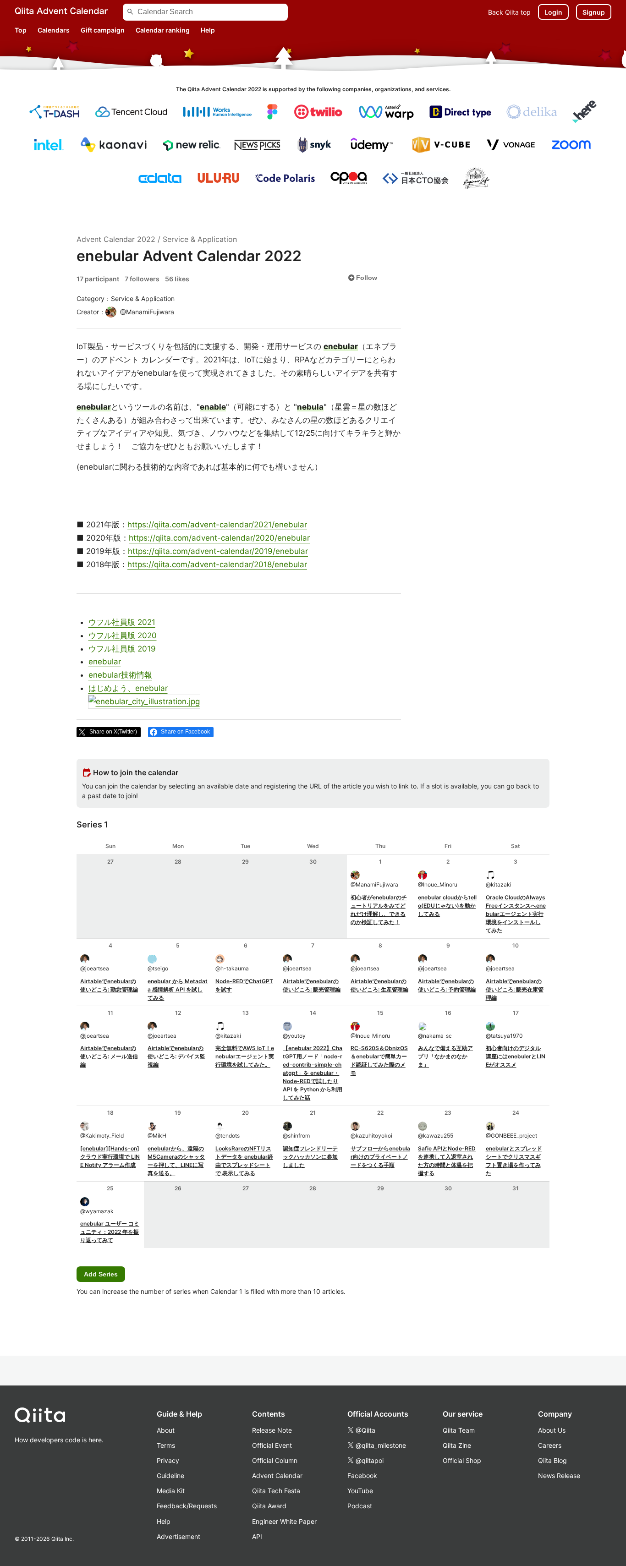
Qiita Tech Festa (276, 1491)
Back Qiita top (509, 12)
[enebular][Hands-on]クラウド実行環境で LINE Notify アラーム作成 (110, 1156)
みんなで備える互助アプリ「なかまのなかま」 (445, 1056)
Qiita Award (269, 1506)
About (166, 1430)
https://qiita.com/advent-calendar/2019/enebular (218, 551)
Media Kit (171, 1491)
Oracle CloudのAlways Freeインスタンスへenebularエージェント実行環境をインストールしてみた (516, 914)
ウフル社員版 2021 (121, 622)
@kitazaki (498, 884)
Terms (166, 1445)
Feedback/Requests (187, 1506)
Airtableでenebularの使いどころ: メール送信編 (109, 1056)
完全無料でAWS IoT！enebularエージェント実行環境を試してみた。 (244, 1056)
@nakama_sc (435, 1035)
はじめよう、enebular (128, 688)
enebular (104, 661)
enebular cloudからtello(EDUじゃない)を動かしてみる (447, 905)
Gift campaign (103, 30)
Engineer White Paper (284, 1521)
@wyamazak (97, 1211)
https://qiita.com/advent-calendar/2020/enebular (219, 537)
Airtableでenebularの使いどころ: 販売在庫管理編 (515, 989)
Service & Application (200, 239)
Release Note (272, 1430)
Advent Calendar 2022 (116, 239)
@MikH (157, 1135)
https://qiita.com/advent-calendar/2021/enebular (217, 524)
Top (21, 30)
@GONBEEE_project (511, 1135)
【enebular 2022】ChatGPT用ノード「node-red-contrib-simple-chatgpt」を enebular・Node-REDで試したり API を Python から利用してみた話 (312, 1073)
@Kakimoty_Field (102, 1135)
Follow (362, 277)
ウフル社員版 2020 (122, 635)
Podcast (359, 1506)
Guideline (170, 1475)
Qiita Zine (457, 1445)
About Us (552, 1430)
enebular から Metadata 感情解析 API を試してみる (178, 989)
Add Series (101, 1274)
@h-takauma (232, 968)
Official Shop (462, 1460)
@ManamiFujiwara (374, 884)
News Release (559, 1475)
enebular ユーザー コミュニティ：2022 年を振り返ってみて (109, 1231)
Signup (593, 12)
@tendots (227, 1135)
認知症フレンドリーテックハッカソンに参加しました (310, 1156)
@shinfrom (296, 1135)
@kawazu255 (435, 1135)
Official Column (274, 1460)
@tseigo (158, 968)
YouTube (360, 1491)
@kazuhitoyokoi (371, 1135)
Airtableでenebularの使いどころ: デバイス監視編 (176, 1056)
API (257, 1536)
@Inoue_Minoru (437, 884)
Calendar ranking (163, 30)
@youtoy (294, 1035)
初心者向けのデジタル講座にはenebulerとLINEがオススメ (515, 1056)
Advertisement (178, 1536)
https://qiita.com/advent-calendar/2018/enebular (217, 564)
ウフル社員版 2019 (122, 648)
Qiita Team (459, 1430)
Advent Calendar (277, 1475)
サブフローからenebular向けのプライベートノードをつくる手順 (380, 1156)
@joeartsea (94, 968)
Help (208, 30)
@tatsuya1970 (504, 1035)
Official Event (272, 1445)
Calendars (54, 30)
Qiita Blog (552, 1460)
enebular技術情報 (120, 674)
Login (553, 12)
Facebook (362, 1475)
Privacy (168, 1460)
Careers (549, 1445)
